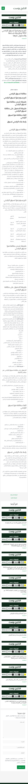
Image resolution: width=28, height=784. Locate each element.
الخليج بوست (19, 8)
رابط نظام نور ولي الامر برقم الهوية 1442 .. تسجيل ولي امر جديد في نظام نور (14, 568)
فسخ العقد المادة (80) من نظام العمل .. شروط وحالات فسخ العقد (14, 657)
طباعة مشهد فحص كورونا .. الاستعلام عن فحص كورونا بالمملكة (15, 545)
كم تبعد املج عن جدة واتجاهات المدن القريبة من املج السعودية (15, 701)
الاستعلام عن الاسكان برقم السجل (16, 679)
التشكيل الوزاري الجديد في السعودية (15, 523)
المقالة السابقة (13, 494)
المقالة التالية (14, 498)
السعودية (24, 38)
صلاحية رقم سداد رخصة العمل (17, 635)
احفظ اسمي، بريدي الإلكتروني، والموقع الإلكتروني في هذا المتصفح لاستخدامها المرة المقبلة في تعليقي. (15, 760)
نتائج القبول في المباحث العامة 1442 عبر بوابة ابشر (15, 591)
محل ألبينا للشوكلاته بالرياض (18, 613)
